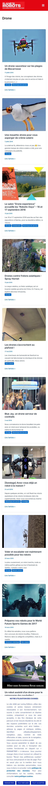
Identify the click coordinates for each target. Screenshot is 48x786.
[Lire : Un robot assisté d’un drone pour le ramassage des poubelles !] (24, 672)
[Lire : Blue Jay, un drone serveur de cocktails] (24, 393)
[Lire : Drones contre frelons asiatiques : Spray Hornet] (24, 255)
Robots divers (17, 570)
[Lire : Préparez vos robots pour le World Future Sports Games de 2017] (24, 600)
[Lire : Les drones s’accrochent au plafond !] (24, 324)
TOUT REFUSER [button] (23, 783)
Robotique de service (20, 85)
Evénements (17, 225)
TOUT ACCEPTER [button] (38, 783)
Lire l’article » (10, 90)
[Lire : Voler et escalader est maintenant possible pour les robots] (24, 531)
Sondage (25, 501)
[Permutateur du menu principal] (43, 5)
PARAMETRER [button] (9, 783)
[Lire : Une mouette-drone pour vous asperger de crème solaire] (24, 115)
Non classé (9, 363)
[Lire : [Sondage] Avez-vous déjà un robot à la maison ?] (24, 462)
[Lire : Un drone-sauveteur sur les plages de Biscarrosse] (24, 46)
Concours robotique (12, 642)
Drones (8, 85)
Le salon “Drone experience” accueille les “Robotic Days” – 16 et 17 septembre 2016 (24, 207)
